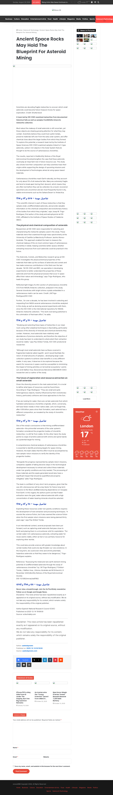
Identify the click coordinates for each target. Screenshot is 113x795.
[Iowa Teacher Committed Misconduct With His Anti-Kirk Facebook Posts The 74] (80, 388)
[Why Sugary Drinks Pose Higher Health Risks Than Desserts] (87, 218)
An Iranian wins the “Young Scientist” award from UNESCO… (41, 695)
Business (8, 19)
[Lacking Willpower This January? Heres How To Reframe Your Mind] (87, 392)
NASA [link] (49, 120)
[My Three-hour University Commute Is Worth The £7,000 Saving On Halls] (87, 129)
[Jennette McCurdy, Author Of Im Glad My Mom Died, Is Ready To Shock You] (87, 44)
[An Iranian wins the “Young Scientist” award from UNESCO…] (42, 686)
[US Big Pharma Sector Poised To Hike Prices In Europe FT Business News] (80, 129)
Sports (92, 19)
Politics (85, 19)
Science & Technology (31, 30)
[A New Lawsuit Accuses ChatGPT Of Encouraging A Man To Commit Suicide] (87, 388)
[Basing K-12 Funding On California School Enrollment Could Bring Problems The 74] (94, 48)
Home (20, 30)
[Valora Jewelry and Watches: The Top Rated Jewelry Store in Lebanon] (80, 40)
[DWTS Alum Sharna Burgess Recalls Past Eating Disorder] (94, 214)
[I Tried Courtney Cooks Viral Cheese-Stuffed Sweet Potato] (80, 44)
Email (15, 757)
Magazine (71, 19)
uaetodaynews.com (29, 651)
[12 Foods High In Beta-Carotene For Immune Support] (80, 218)
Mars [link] (38, 490)
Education (25, 19)
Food (49, 19)
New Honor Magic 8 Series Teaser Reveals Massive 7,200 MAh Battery (60, 696)
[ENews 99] (56, 10)
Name (15, 747)
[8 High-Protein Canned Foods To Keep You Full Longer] (94, 40)
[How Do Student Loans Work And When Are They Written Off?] (94, 303)
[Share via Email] (24, 665)
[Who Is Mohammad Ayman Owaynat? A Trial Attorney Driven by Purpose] (87, 40)
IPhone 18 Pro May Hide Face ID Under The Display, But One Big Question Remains (23, 697)
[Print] (29, 665)
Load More (86, 399)
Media (78, 19)
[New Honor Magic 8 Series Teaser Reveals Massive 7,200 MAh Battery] (60, 686)
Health (55, 19)
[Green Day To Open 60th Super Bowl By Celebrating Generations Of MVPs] (94, 218)
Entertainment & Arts (38, 19)
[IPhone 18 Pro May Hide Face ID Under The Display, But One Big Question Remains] (23, 686)
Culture (17, 19)
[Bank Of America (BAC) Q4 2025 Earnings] (87, 303)
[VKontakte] (18, 665)
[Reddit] (60, 660)
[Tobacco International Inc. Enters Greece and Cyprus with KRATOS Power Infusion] (87, 36)
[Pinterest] (55, 660)
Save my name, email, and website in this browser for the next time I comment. (42, 766)
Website (46, 757)
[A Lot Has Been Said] (87, 214)
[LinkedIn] (45, 660)
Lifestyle (62, 19)
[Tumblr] (50, 660)
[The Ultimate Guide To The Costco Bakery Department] (94, 392)
